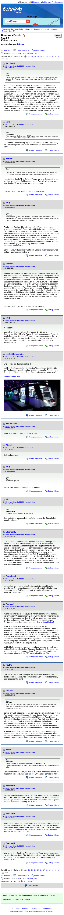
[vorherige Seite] (25, 56)
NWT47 (9, 665)
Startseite (5, 29)
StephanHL (11, 532)
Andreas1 (10, 604)
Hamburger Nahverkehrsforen (21, 29)
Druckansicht (33, 885)
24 (35, 56)
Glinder (20, 44)
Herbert (9, 159)
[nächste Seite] (3, 59)
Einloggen (35, 2)
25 (19, 53)
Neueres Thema (10, 881)
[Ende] (6, 59)
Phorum (20, 911)
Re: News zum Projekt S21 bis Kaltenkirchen (19, 66)
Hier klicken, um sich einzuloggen (16, 899)
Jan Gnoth (10, 63)
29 (49, 56)
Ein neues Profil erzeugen (53, 2)
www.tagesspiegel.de (12, 229)
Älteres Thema (26, 881)
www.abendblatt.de (45, 622)
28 (46, 56)
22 (29, 56)
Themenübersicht (23, 50)
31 (55, 56)
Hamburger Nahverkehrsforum (45, 29)
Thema (4, 31)
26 (41, 56)
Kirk (8, 499)
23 (32, 56)
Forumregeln (47, 908)
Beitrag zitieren (53, 114)
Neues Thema (39, 50)
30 (52, 56)
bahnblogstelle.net (11, 376)
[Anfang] (22, 56)
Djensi (9, 445)
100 (25, 53)
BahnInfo (50, 911)
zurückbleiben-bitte (15, 354)
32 (58, 56)
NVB (8, 122)
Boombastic (11, 424)
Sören (8, 749)
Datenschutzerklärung (31, 908)
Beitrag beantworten (36, 114)
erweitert (59, 37)
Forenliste (7, 50)
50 (22, 53)
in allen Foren (33, 53)
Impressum (16, 908)
